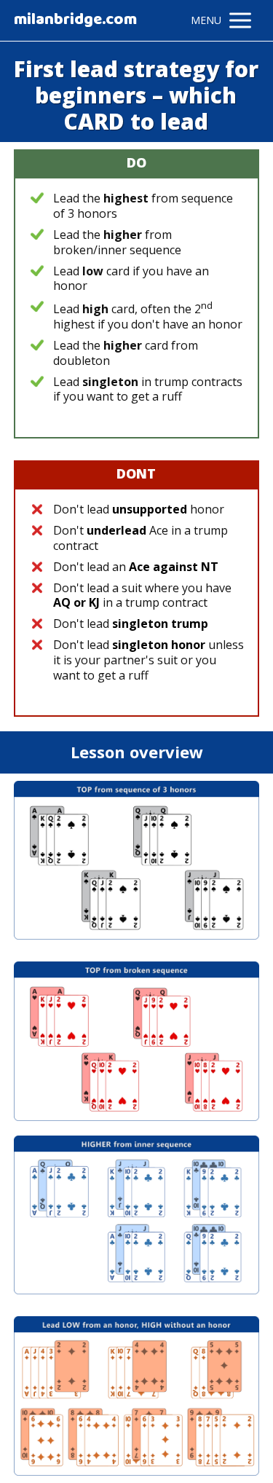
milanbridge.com (75, 20)
